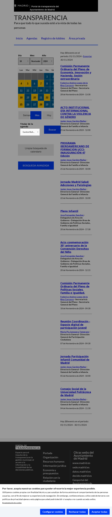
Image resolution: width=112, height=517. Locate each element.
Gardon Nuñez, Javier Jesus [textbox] (30, 132)
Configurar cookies (52, 511)
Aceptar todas (99, 511)
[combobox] (30, 132)
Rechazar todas (77, 511)
